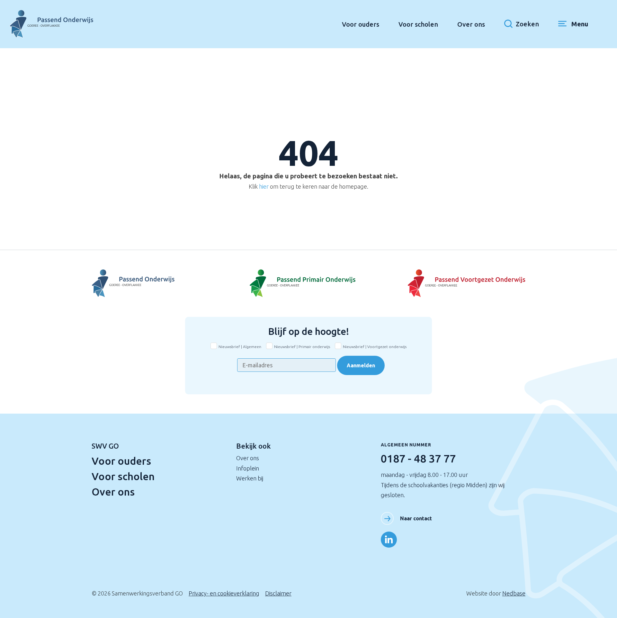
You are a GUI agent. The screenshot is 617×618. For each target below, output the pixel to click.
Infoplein (247, 468)
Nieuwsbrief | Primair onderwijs (302, 347)
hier (264, 186)
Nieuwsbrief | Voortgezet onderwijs (375, 347)
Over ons (471, 24)
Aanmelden (361, 365)
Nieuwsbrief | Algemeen (240, 347)
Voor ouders (360, 24)
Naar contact (416, 518)
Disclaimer (278, 593)
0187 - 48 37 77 (418, 458)
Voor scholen (418, 24)
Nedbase (513, 593)
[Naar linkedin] (389, 540)
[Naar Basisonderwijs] (308, 283)
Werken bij (249, 478)
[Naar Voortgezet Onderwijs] (164, 283)
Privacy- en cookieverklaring (224, 593)
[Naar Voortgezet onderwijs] (453, 283)
